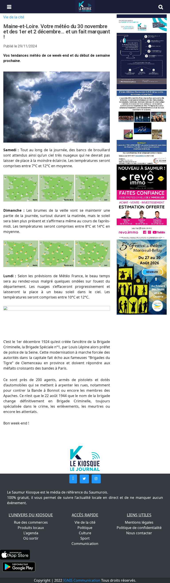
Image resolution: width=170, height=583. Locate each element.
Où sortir (31, 538)
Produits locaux (31, 527)
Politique (84, 527)
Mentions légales (139, 522)
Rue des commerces (31, 522)
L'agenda (30, 533)
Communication (84, 543)
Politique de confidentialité (139, 527)
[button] (73, 479)
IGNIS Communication (81, 580)
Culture (85, 533)
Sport (85, 538)
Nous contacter (139, 533)
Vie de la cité (13, 17)
